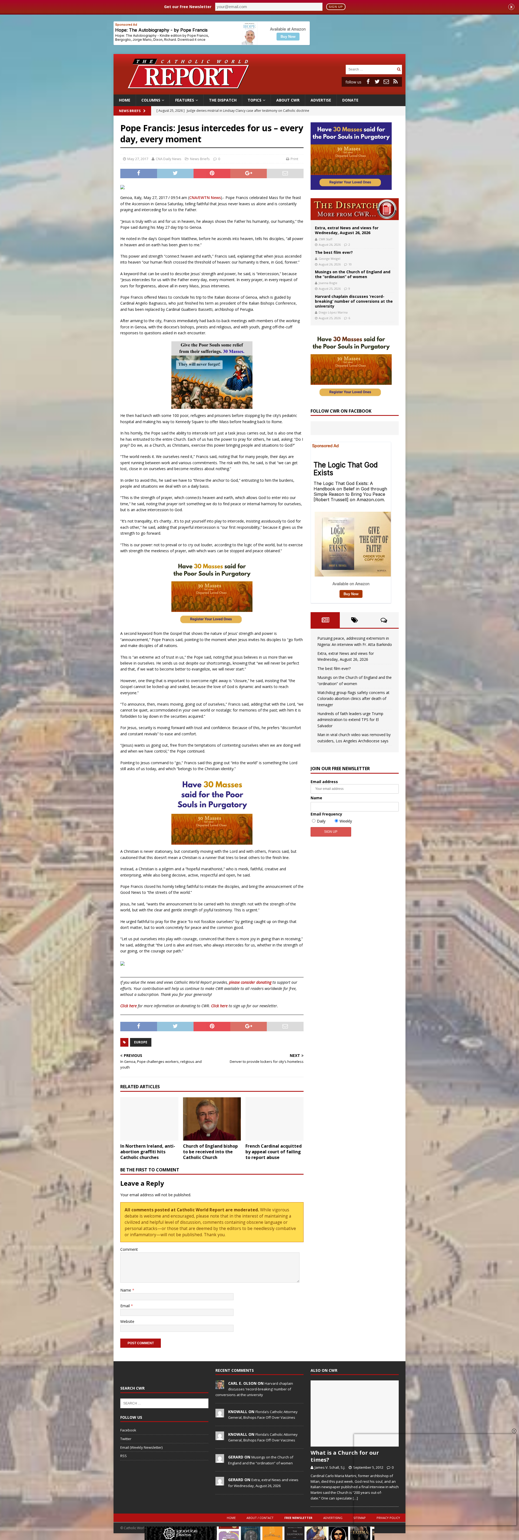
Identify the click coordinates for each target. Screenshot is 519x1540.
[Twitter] (377, 81)
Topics (254, 100)
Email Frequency (326, 814)
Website (127, 1321)
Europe (140, 1042)
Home (124, 100)
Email (125, 1305)
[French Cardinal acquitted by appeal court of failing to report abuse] (274, 1119)
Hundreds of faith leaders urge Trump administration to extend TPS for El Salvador (350, 719)
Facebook (128, 1430)
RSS (123, 1455)
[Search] (398, 69)
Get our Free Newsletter (187, 6)
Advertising (332, 1518)
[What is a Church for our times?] (355, 1413)
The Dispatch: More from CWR (355, 209)
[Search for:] (370, 69)
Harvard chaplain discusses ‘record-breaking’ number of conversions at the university (354, 301)
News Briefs (130, 111)
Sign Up (336, 6)
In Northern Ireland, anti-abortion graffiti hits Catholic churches (147, 1151)
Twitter (125, 1438)
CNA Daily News (168, 158)
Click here (128, 1005)
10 (350, 264)
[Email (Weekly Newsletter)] (386, 81)
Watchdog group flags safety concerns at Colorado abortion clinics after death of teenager (353, 698)
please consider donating (250, 982)
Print (294, 158)
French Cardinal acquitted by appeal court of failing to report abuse (273, 1151)
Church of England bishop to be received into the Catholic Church (210, 1151)
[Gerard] (219, 1459)
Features (184, 100)
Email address (324, 781)
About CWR (288, 100)
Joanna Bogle (328, 283)
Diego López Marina (333, 312)
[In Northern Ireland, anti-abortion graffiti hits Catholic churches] (149, 1119)
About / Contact (260, 1518)
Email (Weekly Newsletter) (141, 1447)
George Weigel (329, 259)
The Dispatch (223, 100)
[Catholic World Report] (259, 91)
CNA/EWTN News (205, 197)
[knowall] (219, 1414)
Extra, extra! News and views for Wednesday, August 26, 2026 (346, 230)
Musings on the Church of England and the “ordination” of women (352, 274)
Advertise (321, 100)
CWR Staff (325, 239)
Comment (129, 1249)
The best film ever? (334, 252)
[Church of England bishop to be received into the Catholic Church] (212, 1119)
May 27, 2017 (137, 158)
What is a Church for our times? (345, 1456)
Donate (350, 100)
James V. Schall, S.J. (330, 1467)
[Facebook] (368, 81)
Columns (150, 100)
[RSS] (395, 81)
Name (126, 1290)
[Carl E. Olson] (219, 1386)
